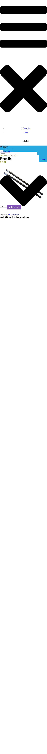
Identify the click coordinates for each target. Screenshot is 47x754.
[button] (23, 61)
